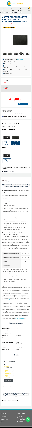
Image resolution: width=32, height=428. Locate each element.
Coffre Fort (6, 12)
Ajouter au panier (23, 103)
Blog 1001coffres (3, 421)
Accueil (1, 12)
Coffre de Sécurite (11, 12)
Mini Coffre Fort (19, 12)
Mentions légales (3, 416)
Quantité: (6, 103)
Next (29, 53)
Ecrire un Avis (8, 380)
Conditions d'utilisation (5, 417)
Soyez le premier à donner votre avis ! (12, 387)
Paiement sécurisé (4, 419)
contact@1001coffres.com (24, 419)
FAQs (1, 422)
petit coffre (10, 299)
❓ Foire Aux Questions (15, 23)
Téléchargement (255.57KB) (9, 171)
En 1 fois (5, 81)
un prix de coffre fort (19, 318)
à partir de (6, 88)
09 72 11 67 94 (21, 421)
